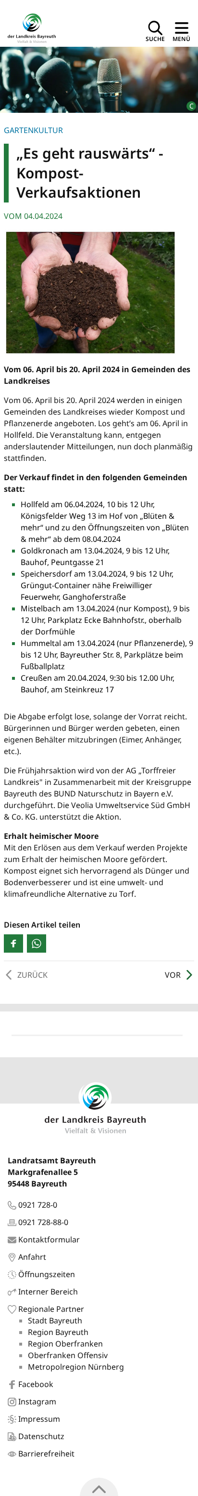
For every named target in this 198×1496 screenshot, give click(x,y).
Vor (173, 975)
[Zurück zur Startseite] (32, 27)
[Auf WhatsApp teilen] (36, 943)
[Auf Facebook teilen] (13, 943)
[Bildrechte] (187, 102)
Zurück (32, 975)
